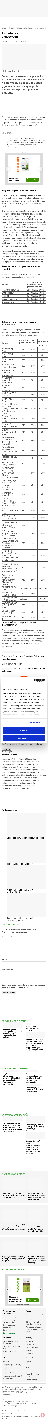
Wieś (5, 1358)
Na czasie (7, 1338)
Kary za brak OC (10, 1351)
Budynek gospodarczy (12, 1365)
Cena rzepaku (8, 1330)
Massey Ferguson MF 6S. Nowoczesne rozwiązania (34, 1317)
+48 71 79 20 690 (11, 1404)
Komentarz (7, 937)
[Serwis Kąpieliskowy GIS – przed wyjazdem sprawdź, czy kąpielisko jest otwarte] (13, 1027)
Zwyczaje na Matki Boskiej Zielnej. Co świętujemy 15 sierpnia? (13, 1259)
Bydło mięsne (31, 1368)
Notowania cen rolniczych (9, 1312)
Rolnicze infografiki (29, 1411)
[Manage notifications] (43, 1415)
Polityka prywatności (21, 1416)
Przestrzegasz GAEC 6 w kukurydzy (12, 1377)
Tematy (17, 1411)
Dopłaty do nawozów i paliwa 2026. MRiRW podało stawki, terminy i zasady (38, 1260)
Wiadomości (6, 1411)
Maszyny (29, 1311)
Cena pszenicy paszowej (9, 1326)
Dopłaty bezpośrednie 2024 (12, 1369)
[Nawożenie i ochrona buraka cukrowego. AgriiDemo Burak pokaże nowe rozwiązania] (32, 1071)
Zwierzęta (30, 1358)
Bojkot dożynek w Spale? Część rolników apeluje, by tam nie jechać (13, 1195)
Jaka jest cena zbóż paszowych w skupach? (26, 142)
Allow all (24, 730)
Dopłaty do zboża (10, 1373)
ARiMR (6, 1362)
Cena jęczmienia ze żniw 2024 (11, 1342)
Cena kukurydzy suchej (12, 1317)
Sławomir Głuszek (19, 41)
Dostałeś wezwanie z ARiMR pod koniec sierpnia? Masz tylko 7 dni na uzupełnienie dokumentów (12, 1127)
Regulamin (6, 1416)
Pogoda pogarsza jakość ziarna (21, 138)
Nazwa (5, 959)
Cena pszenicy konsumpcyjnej (9, 1321)
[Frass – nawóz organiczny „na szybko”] (28, 1023)
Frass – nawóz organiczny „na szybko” (32, 1028)
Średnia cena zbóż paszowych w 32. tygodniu (27, 140)
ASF (27, 1365)
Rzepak (29, 1350)
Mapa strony (7, 1413)
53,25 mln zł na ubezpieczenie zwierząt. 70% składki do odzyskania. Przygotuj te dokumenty (12, 1079)
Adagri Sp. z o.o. (36, 1387)
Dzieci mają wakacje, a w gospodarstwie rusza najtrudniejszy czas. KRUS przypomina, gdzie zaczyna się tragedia (35, 1044)
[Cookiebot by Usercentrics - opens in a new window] (34, 680)
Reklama (34, 1416)
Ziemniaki (29, 1353)
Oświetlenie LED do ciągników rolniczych (34, 1323)
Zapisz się (6, 749)
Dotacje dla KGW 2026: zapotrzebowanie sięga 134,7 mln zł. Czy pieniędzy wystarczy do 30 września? (34, 1147)
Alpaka (28, 1362)
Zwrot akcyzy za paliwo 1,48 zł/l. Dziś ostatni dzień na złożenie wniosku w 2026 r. (34, 1092)
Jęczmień (29, 1341)
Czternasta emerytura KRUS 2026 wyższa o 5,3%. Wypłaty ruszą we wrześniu (14, 1227)
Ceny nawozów (9, 1333)
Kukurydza (30, 1344)
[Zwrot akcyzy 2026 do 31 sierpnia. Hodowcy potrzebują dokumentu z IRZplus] (35, 1122)
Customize (22, 738)
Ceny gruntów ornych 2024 (11, 1347)
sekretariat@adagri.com (11, 1406)
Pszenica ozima (32, 1347)
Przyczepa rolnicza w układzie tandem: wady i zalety (35, 1329)
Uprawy (29, 1338)
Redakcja (5, 1418)
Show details (34, 723)
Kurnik (28, 1371)
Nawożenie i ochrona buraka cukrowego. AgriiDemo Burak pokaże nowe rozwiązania (35, 1078)
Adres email (7, 970)
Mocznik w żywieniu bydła (33, 1375)
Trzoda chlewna (32, 1379)
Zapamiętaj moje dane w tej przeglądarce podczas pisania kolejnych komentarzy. (23, 986)
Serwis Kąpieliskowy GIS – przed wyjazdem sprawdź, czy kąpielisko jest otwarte (12, 1034)
